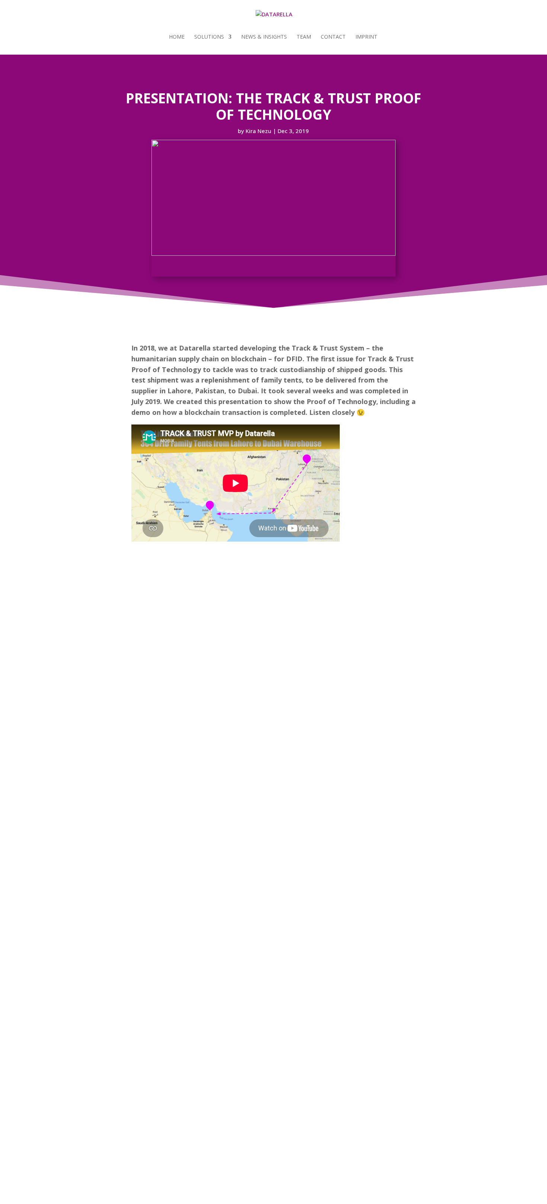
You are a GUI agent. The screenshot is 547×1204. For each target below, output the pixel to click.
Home (177, 37)
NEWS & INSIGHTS (264, 37)
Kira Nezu (258, 131)
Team (304, 37)
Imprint (366, 37)
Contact (333, 37)
